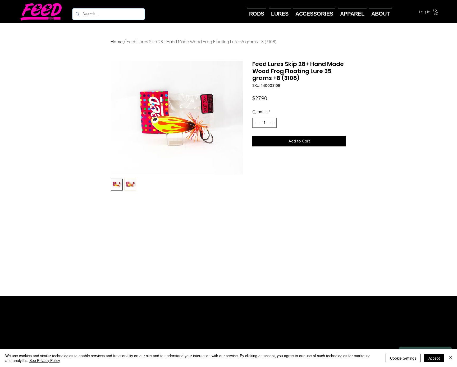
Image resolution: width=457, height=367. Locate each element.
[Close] (450, 358)
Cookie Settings (403, 358)
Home (116, 41)
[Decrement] (256, 123)
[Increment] (272, 123)
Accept (434, 358)
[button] (436, 12)
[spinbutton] (264, 123)
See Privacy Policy (44, 360)
